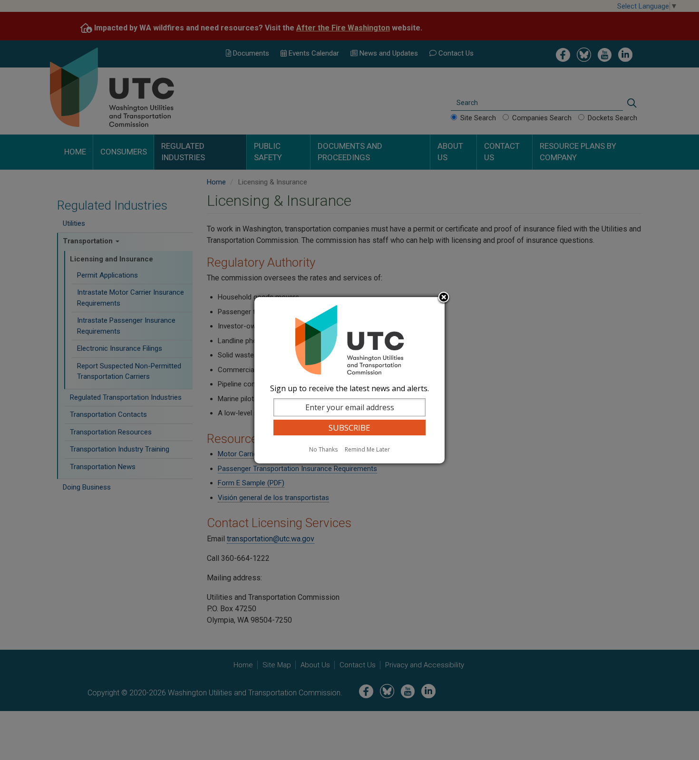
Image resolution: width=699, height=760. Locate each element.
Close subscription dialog (444, 298)
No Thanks (323, 449)
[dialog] (349, 380)
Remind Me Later (367, 449)
